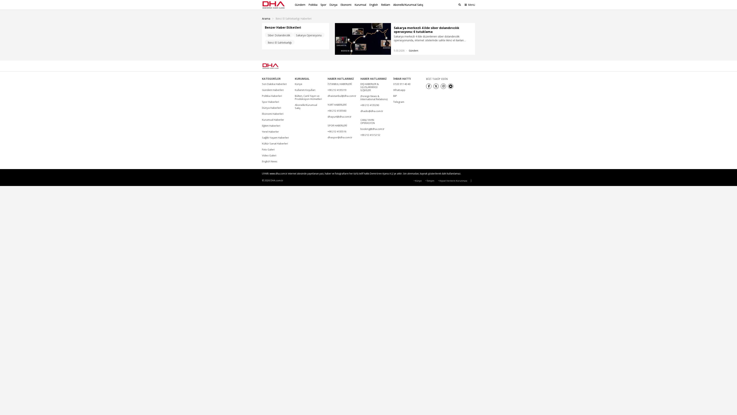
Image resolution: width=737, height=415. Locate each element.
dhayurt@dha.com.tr (339, 116)
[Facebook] (428, 86)
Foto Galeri (268, 149)
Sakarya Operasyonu (309, 35)
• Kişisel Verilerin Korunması (452, 180)
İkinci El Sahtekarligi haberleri (293, 18)
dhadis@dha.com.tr (371, 111)
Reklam (385, 5)
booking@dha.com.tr (372, 128)
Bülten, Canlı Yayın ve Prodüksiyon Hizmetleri (308, 97)
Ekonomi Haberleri (272, 113)
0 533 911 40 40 (401, 83)
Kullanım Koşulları (305, 89)
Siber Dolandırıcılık (279, 35)
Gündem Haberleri (273, 89)
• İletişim (430, 180)
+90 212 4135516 (337, 131)
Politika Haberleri (272, 95)
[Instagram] (443, 86)
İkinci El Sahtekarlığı (280, 42)
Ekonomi (345, 5)
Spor (323, 5)
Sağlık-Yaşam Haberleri (275, 137)
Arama (266, 18)
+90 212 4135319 (337, 89)
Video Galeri (269, 155)
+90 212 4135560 (337, 110)
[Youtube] (450, 86)
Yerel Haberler (270, 131)
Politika (312, 5)
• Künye (418, 180)
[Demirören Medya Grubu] (466, 66)
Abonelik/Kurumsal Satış (408, 5)
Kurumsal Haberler (273, 119)
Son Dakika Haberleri (274, 83)
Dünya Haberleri (271, 107)
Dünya (333, 5)
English (373, 5)
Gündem (300, 5)
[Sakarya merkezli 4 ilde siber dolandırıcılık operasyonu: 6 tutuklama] (363, 39)
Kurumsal (360, 5)
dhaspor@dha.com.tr (340, 137)
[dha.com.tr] (276, 66)
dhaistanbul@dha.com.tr (342, 95)
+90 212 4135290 (369, 105)
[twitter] (436, 86)
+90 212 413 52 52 (370, 134)
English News (269, 161)
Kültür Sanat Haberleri (275, 143)
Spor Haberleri (270, 101)
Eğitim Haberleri (271, 125)
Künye (298, 83)
